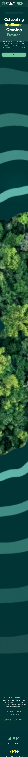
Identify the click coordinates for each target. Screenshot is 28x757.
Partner (20, 3)
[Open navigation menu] (25, 3)
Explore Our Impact (14, 55)
